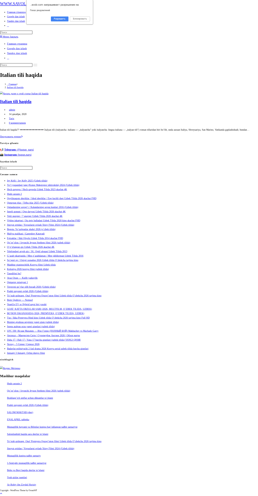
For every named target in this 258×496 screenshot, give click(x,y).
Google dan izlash (17, 48)
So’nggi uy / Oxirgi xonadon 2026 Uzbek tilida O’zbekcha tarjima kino (42, 260)
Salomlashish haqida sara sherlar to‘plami (27, 434)
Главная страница (17, 43)
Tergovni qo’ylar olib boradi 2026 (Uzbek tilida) (31, 287)
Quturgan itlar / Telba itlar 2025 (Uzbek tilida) (30, 202)
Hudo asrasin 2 (14, 194)
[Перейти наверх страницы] (1, 493)
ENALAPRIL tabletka (18, 419)
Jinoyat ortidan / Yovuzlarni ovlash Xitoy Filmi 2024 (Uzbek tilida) (40, 225)
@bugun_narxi (19, 149)
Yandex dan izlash (17, 53)
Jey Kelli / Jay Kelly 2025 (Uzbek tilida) (27, 180)
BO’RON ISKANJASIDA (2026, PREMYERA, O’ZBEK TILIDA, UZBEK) (45, 313)
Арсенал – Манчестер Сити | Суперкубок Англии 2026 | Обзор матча (43, 335)
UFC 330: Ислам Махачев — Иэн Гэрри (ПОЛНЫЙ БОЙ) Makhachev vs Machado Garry (52, 331)
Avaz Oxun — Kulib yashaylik (22, 278)
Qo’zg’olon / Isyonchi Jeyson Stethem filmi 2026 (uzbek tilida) (38, 242)
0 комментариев (17, 123)
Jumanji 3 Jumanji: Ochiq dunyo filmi (26, 353)
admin (12, 109)
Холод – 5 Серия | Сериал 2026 (23, 344)
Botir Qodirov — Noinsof (20, 300)
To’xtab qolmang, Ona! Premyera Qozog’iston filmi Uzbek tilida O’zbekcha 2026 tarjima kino (54, 295)
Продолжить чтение (11, 136)
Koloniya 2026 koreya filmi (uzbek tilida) (28, 269)
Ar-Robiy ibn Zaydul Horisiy (21, 484)
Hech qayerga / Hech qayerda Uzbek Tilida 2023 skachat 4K (37, 189)
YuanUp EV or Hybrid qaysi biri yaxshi (27, 304)
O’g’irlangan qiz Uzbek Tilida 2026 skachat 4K (30, 247)
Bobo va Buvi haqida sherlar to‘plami (25, 470)
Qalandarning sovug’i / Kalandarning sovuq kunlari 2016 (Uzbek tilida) (42, 207)
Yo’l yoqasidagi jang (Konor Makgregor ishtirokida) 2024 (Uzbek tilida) (43, 185)
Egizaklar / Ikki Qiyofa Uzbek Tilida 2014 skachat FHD (35, 238)
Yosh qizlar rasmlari (17, 477)
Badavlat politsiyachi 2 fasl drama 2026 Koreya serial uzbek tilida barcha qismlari (47, 348)
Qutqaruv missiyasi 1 (17, 282)
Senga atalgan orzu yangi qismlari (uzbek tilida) (31, 326)
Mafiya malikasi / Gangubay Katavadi (26, 233)
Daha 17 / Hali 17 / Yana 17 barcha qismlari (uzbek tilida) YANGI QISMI (44, 340)
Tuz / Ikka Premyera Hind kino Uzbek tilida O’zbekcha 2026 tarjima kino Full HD (48, 317)
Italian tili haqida (15, 87)
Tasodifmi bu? (14, 273)
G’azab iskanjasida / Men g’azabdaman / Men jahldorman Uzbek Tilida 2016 (45, 255)
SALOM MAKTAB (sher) (20, 412)
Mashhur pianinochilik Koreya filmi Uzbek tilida (31, 264)
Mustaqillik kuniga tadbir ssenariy (24, 455)
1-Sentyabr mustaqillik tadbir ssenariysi (26, 463)
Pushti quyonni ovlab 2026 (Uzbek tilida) (27, 291)
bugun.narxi (17, 154)
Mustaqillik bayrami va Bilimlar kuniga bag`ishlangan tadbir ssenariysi (42, 427)
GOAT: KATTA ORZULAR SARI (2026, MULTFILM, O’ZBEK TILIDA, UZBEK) (49, 309)
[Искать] (35, 65)
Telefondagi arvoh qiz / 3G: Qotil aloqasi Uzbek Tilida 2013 (37, 251)
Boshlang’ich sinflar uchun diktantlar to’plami (30, 398)
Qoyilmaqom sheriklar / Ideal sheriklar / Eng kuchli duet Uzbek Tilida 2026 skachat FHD (51, 198)
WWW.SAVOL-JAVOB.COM (25, 3)
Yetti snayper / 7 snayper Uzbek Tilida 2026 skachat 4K (34, 216)
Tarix (11, 118)
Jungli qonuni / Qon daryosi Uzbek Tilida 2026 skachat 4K (36, 211)
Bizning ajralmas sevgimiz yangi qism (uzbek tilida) (33, 322)
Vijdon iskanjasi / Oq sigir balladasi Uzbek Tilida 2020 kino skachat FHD (43, 220)
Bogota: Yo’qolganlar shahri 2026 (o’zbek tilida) (31, 229)
